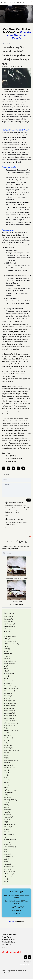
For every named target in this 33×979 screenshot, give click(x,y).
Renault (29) (7, 844)
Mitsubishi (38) (8, 827)
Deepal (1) (6, 676)
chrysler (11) (7, 656)
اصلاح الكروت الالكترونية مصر (16, 907)
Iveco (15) (6, 775)
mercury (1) (7, 819)
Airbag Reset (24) (9, 616)
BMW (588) (7, 639)
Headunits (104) (8, 748)
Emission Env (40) (9, 708)
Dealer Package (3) (9, 673)
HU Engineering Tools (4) (11, 760)
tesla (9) (6, 861)
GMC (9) (6, 740)
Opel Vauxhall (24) (9, 834)
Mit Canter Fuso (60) (10, 824)
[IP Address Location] (30, 536)
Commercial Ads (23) (10, 661)
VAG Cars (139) (8, 876)
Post (28, 500)
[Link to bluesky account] (25, 957)
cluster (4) (7, 658)
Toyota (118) (7, 864)
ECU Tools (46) (8, 696)
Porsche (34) (7, 842)
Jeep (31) (6, 782)
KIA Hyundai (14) (8, 792)
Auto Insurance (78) (9, 626)
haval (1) (6, 743)
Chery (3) (6, 651)
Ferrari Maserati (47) (10, 725)
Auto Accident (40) (9, 624)
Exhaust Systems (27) (10, 720)
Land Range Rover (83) (10, 800)
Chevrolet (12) (8, 654)
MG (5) (6, 822)
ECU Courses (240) (9, 691)
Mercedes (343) (8, 817)
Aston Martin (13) (9, 621)
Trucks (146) (7, 869)
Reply (6, 515)
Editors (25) (7, 698)
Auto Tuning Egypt (16, 604)
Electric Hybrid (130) (9, 701)
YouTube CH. (16, 913)
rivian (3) (6, 849)
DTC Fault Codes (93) (10, 686)
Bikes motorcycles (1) (10, 636)
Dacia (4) (6, 668)
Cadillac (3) (7, 649)
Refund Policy (6, 944)
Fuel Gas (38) (7, 735)
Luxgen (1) (6, 807)
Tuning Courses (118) (9, 871)
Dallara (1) (6, 671)
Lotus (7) (6, 804)
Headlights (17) (8, 745)
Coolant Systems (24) (10, 663)
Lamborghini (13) (8, 797)
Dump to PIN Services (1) (11, 688)
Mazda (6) (7, 812)
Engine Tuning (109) (9, 713)
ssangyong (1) (7, 854)
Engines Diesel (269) (10, 715)
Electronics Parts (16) (10, 705)
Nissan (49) (7, 829)
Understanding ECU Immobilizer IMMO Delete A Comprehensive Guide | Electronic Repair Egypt (16, 55)
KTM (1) (6, 795)
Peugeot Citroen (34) (10, 839)
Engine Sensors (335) (10, 710)
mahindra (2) (7, 809)
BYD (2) (6, 646)
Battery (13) (7, 629)
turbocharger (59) (9, 874)
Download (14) (8, 683)
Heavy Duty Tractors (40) (11, 750)
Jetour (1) (6, 785)
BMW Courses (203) (10, 641)
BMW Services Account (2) (12, 644)
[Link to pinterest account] (29, 957)
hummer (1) (7, 762)
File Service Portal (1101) (11, 730)
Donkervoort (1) (8, 681)
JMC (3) (6, 787)
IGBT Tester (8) (8, 765)
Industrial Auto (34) (9, 767)
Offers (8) (7, 832)
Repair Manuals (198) (10, 847)
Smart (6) (6, 852)
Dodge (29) (7, 678)
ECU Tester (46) (8, 693)
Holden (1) (6, 753)
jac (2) (5, 777)
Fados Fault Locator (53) (11, 723)
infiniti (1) (6, 770)
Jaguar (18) (7, 780)
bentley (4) (7, 631)
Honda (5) (7, 755)
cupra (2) (6, 666)
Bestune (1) (7, 634)
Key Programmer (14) (10, 790)
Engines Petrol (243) (9, 718)
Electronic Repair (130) (10, 703)
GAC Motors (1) (8, 738)
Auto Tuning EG (16, 910)
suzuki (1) (6, 859)
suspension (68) (8, 856)
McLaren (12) (7, 814)
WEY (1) (6, 881)
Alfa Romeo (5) (8, 619)
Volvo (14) (6, 879)
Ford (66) (6, 733)
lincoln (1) (6, 802)
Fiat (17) (6, 728)
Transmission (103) (9, 866)
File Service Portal (16, 66)
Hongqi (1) (6, 757)
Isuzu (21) (6, 772)
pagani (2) (6, 837)
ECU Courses (6, 66)
